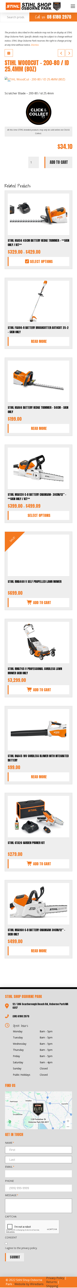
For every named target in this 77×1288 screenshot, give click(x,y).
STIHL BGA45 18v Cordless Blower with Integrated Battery (38, 758)
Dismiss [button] (35, 44)
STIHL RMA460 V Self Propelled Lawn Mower (34, 581)
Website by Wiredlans (29, 1284)
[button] (73, 6)
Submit (15, 1257)
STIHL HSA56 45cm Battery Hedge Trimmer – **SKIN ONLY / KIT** (38, 242)
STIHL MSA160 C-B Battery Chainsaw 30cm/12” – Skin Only (36, 932)
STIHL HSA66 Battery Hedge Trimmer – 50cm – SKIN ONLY (38, 409)
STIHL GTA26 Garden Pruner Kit (26, 843)
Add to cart (59, 162)
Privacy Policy (55, 1278)
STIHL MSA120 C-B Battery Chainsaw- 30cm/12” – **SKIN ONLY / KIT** (37, 496)
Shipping (52, 1286)
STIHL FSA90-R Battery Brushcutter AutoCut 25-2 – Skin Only (38, 329)
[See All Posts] (9, 53)
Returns (51, 1282)
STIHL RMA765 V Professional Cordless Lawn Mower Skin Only (35, 671)
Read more (39, 341)
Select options (41, 261)
